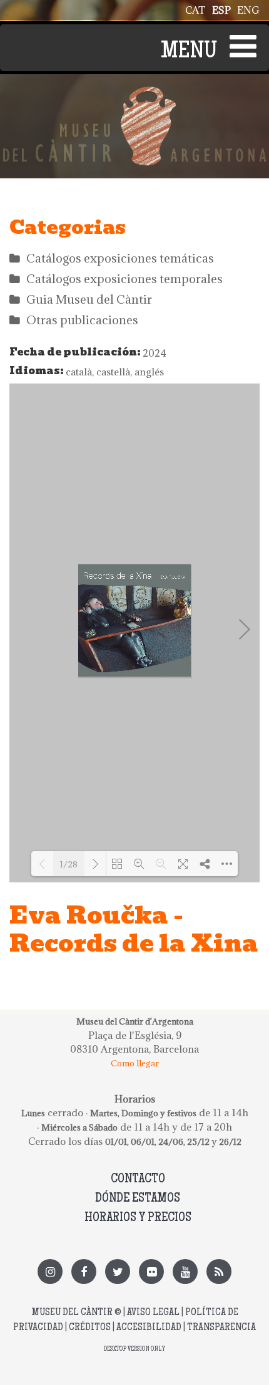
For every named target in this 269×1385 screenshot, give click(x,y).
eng (248, 10)
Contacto (138, 1179)
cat (195, 10)
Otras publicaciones (82, 319)
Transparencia (221, 1328)
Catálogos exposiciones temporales (124, 278)
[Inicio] (134, 93)
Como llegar (135, 1063)
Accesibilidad (148, 1328)
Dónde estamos (137, 1198)
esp (221, 10)
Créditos (90, 1328)
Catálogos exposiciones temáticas (120, 258)
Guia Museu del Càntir (89, 299)
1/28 (69, 864)
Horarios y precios (137, 1218)
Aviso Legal (153, 1313)
